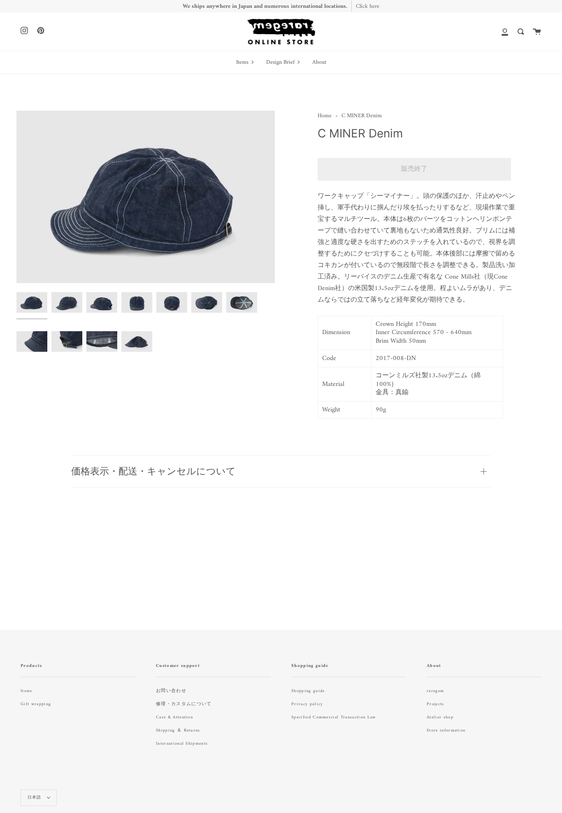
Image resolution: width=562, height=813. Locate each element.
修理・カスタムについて (184, 704)
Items (27, 691)
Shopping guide (308, 691)
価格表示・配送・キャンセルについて (153, 471)
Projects (435, 704)
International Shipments (182, 744)
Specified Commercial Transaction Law (333, 717)
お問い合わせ (171, 691)
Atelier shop (440, 717)
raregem (435, 691)
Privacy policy (307, 704)
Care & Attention (174, 717)
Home (325, 116)
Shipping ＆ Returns (178, 730)
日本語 (35, 797)
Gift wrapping (36, 704)
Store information (446, 730)
